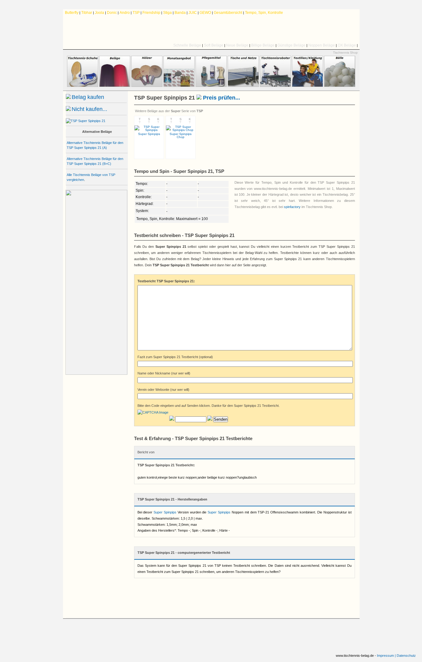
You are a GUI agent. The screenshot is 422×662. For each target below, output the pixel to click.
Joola (99, 12)
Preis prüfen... (220, 98)
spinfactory (292, 207)
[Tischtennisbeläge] (114, 86)
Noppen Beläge (321, 45)
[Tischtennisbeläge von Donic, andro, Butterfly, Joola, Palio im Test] (211, 29)
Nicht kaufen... (89, 109)
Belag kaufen (88, 97)
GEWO (205, 12)
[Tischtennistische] (243, 86)
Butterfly (71, 12)
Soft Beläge (213, 45)
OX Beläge (347, 45)
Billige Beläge (263, 45)
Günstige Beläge (291, 45)
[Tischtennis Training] (275, 86)
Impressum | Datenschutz (396, 655)
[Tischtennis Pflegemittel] (211, 86)
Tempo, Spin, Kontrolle (264, 12)
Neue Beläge (237, 45)
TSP (136, 12)
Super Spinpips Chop (181, 135)
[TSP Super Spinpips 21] (85, 121)
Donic (112, 12)
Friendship (151, 12)
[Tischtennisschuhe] (82, 86)
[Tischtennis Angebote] (179, 86)
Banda (180, 12)
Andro (125, 12)
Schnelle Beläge (187, 45)
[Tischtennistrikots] (307, 86)
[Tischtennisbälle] (339, 86)
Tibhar (86, 12)
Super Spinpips (165, 512)
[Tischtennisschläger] (146, 86)
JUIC (192, 12)
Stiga (167, 12)
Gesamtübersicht (228, 12)
